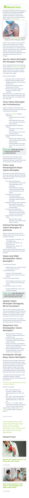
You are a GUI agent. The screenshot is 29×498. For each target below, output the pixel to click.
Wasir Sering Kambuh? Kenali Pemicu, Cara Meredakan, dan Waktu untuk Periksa (13, 485)
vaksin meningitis (14, 18)
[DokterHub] (12, 7)
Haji (22, 281)
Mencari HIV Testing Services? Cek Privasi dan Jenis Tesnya (14, 460)
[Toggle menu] (22, 7)
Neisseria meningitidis (17, 66)
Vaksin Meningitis (16, 38)
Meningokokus (13, 113)
